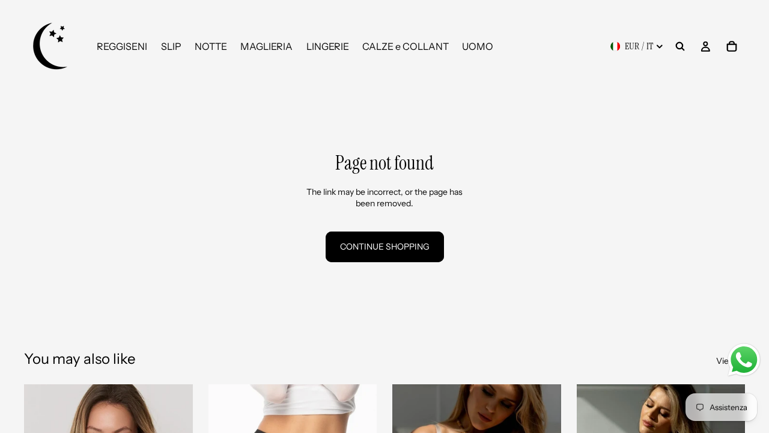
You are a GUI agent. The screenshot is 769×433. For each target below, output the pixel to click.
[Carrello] (732, 46)
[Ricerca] (680, 46)
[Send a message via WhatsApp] (744, 360)
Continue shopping (385, 246)
